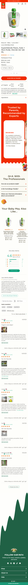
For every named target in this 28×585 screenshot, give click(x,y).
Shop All (3, 42)
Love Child (15, 42)
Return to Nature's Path (13, 1)
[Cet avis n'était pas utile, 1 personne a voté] (25, 348)
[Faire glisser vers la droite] (25, 140)
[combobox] (19, 314)
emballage (9, 307)
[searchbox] (7, 301)
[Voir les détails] (8, 222)
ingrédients (16, 307)
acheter (4, 310)
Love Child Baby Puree (7, 44)
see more (14, 93)
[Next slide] (27, 35)
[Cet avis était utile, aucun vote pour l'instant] (22, 348)
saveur (3, 307)
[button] (14, 97)
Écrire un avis (14, 270)
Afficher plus (10, 310)
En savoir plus (5, 376)
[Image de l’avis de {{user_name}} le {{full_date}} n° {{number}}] (4, 329)
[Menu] (18, 3)
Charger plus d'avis (14, 487)
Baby (8, 42)
